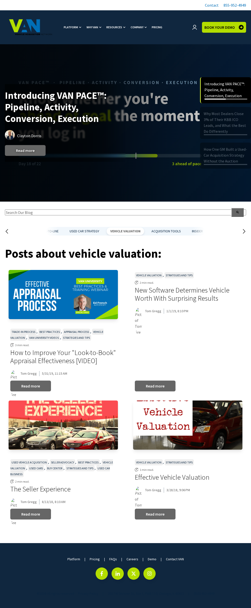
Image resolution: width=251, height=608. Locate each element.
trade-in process (23, 332)
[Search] (237, 212)
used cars (36, 468)
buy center (54, 468)
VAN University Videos (44, 338)
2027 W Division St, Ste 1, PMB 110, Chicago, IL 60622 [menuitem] (146, 593)
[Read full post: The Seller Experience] (63, 425)
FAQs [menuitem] (113, 559)
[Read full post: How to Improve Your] (63, 294)
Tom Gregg (29, 373)
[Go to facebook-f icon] (102, 573)
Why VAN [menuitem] (92, 27)
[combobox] (125, 212)
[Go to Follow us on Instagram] (149, 573)
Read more (25, 150)
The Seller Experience (40, 489)
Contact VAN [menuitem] (175, 559)
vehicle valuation (125, 231)
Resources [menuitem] (114, 27)
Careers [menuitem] (132, 559)
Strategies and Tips (76, 338)
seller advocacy (62, 462)
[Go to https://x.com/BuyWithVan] (133, 573)
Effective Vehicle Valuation (172, 477)
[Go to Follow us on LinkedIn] (118, 573)
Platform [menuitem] (71, 27)
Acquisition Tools (166, 231)
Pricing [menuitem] (157, 27)
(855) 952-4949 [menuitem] (204, 593)
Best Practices (49, 332)
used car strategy (84, 231)
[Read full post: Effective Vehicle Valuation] (187, 425)
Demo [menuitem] (152, 559)
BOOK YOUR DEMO (219, 27)
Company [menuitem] (137, 27)
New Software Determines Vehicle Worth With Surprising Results (182, 294)
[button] (211, 5)
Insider (197, 231)
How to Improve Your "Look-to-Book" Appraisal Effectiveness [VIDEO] (63, 356)
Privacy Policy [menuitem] (88, 593)
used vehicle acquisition (29, 462)
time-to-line (49, 231)
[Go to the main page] (30, 27)
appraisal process (76, 332)
